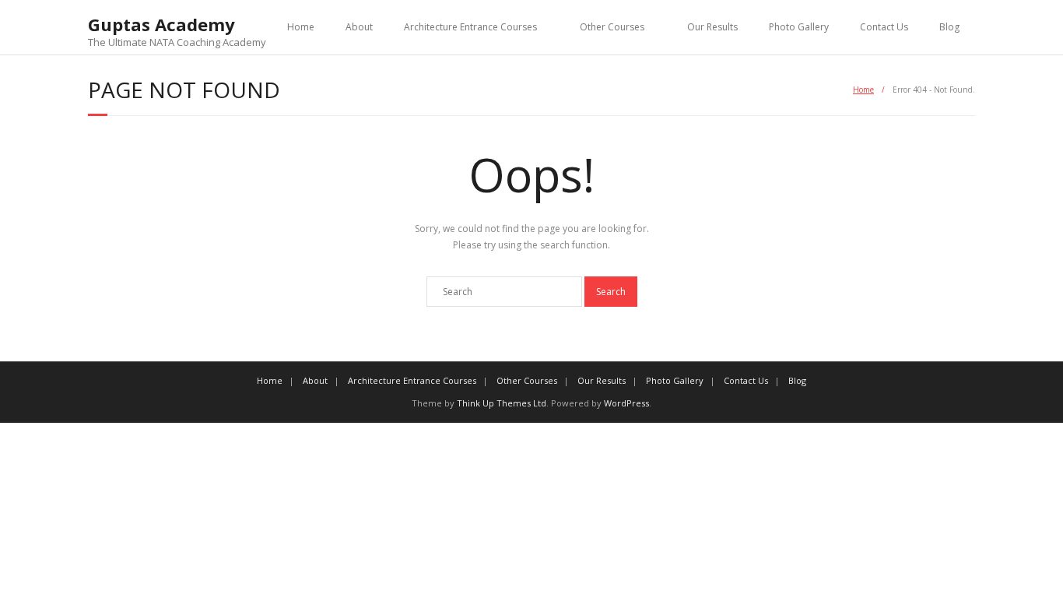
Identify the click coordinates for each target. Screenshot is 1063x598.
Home (300, 26)
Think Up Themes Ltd (501, 403)
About (359, 26)
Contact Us (884, 26)
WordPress (626, 403)
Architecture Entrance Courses (470, 26)
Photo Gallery (799, 26)
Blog (949, 26)
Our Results (712, 26)
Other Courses (612, 26)
